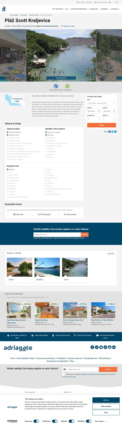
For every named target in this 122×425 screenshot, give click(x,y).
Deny (106, 412)
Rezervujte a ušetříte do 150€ (18, 337)
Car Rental (105, 9)
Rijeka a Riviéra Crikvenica (26, 26)
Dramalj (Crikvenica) (50, 26)
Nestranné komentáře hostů (106, 337)
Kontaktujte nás (90, 358)
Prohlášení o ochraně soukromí (69, 358)
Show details (99, 421)
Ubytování (59, 9)
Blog (72, 361)
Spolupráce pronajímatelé (57, 361)
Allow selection (106, 406)
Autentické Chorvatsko (79, 9)
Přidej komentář (70, 214)
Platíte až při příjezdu (84, 335)
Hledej (101, 125)
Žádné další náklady (41, 335)
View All (110, 254)
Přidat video (19, 214)
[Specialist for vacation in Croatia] (18, 348)
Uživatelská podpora (102, 2)
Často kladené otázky (25, 358)
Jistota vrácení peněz (62, 335)
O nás (12, 358)
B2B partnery (104, 358)
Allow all (106, 400)
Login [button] (90, 2)
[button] (111, 2)
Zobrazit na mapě (68, 26)
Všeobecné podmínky (45, 358)
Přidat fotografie (45, 214)
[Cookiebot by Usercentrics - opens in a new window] (12, 421)
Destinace (115, 9)
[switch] (54, 421)
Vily (67, 9)
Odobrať (85, 234)
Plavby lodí (94, 9)
